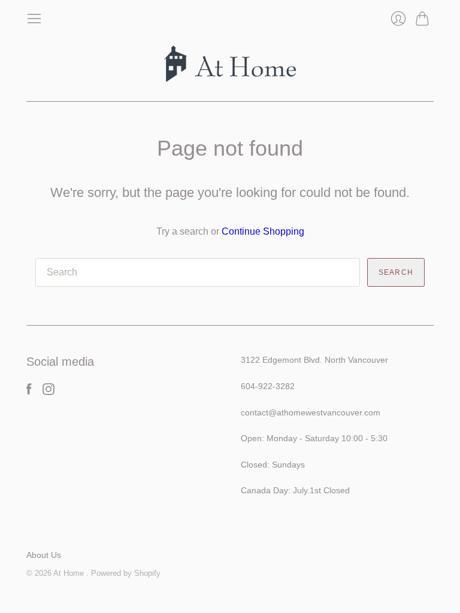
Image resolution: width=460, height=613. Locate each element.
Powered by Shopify (126, 573)
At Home (69, 573)
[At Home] (230, 63)
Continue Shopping (263, 231)
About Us (43, 555)
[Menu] (34, 18)
